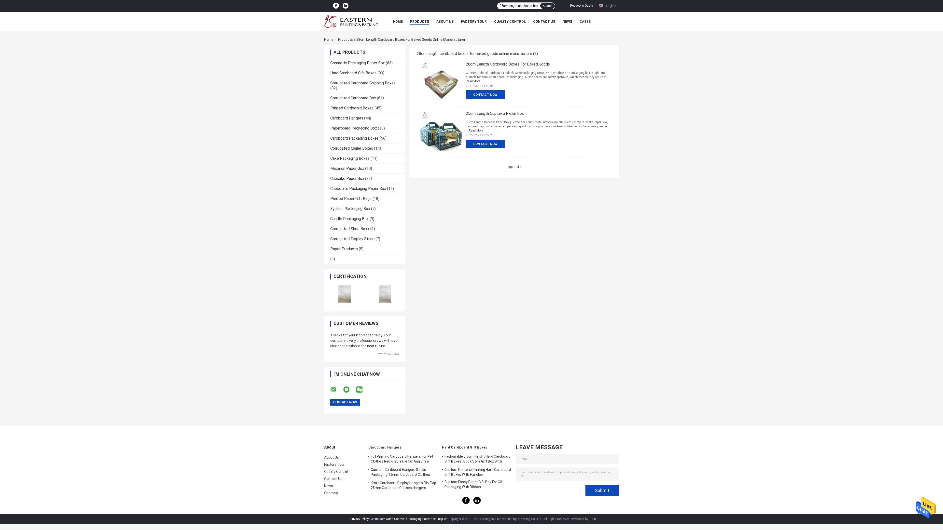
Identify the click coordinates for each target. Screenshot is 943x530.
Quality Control (510, 22)
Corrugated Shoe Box (348, 228)
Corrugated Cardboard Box (353, 98)
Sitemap (331, 493)
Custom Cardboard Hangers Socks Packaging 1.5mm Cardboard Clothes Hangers (400, 473)
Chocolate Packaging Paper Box (358, 188)
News (567, 22)
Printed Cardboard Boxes (352, 108)
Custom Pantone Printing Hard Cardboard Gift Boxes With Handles (477, 472)
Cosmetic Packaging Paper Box (357, 63)
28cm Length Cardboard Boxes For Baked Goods (508, 64)
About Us (445, 22)
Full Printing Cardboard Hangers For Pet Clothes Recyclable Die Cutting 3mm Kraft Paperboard (402, 459)
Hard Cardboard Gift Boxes (353, 73)
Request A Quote (581, 5)
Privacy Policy (359, 519)
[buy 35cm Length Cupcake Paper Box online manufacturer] (441, 132)
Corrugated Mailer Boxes (351, 148)
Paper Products (344, 249)
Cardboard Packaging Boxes (354, 138)
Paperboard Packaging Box (353, 128)
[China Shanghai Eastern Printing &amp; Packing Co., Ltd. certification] (344, 294)
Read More (473, 81)
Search (547, 6)
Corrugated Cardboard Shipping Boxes (363, 83)
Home (398, 22)
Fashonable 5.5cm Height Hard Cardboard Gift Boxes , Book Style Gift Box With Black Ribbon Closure (477, 459)
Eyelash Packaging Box (350, 208)
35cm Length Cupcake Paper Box (495, 113)
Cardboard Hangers (346, 118)
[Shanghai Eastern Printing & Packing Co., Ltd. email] (336, 389)
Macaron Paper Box (347, 168)
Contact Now (485, 94)
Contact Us (544, 22)
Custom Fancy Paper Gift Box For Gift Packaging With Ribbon (474, 484)
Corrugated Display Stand (352, 239)
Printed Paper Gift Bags (351, 198)
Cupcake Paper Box (347, 178)
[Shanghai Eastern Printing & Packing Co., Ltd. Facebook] (336, 6)
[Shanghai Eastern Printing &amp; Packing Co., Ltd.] (351, 21)
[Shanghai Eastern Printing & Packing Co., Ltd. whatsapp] (349, 389)
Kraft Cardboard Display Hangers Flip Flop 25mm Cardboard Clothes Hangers (403, 485)
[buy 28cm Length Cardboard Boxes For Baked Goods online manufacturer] (441, 83)
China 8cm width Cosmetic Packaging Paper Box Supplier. (409, 519)
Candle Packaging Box (349, 218)
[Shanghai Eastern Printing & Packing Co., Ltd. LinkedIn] (345, 6)
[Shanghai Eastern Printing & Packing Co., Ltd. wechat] (362, 389)
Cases (585, 22)
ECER (592, 519)
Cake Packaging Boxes (350, 158)
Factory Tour (474, 22)
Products (419, 22)
